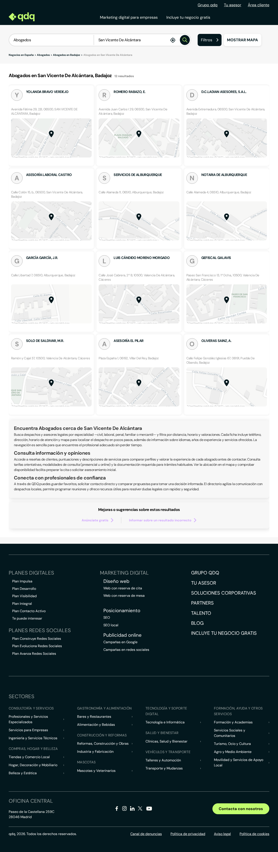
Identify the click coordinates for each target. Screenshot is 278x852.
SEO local (110, 625)
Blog (197, 623)
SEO (106, 617)
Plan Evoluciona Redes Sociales (37, 646)
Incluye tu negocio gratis (188, 17)
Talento (201, 613)
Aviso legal (222, 834)
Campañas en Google (120, 642)
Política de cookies (254, 834)
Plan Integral (22, 603)
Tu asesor (232, 5)
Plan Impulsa (22, 581)
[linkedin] (132, 809)
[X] (140, 809)
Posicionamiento (121, 610)
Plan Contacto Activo (29, 611)
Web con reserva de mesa (124, 595)
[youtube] (149, 810)
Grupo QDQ (205, 573)
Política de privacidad (187, 834)
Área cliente (258, 5)
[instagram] (124, 809)
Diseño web (116, 581)
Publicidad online (122, 635)
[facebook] (116, 809)
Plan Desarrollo (24, 588)
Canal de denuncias (146, 834)
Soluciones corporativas (223, 593)
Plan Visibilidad (24, 596)
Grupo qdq (207, 5)
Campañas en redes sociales (126, 649)
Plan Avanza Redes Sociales (34, 653)
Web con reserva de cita (122, 588)
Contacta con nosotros (241, 808)
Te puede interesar (27, 618)
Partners (202, 603)
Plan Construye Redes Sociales (36, 638)
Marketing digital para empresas (129, 17)
